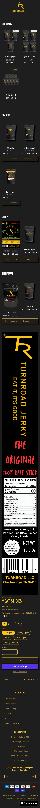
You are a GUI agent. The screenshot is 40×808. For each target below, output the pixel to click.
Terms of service (20, 798)
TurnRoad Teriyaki (29, 148)
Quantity (4, 648)
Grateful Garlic (11, 313)
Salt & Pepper (20, 637)
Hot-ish (7, 637)
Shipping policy (32, 798)
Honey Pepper (10, 192)
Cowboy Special (11, 95)
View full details (30, 679)
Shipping (4, 609)
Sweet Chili (29, 306)
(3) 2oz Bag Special (11, 57)
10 (18, 624)
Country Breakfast (11, 642)
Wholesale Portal (10, 703)
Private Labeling (10, 708)
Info (5, 718)
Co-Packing (8, 713)
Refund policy (34, 795)
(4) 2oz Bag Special (29, 57)
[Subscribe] (32, 776)
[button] (4, 7)
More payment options (20, 672)
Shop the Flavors (10, 698)
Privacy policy (10, 798)
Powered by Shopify (22, 795)
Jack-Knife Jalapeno (29, 250)
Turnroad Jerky (11, 795)
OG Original (11, 148)
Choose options (11, 158)
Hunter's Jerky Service (12, 723)
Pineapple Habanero (10, 251)
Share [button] (6, 679)
